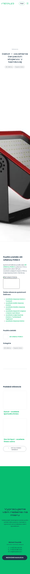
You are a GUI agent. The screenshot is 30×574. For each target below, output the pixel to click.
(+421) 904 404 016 (16, 548)
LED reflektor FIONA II (16, 337)
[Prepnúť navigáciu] (27, 3)
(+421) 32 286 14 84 (16, 550)
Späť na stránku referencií (16, 449)
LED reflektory (9, 67)
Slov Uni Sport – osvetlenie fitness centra (14, 440)
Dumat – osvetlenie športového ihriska (11, 413)
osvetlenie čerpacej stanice (15, 321)
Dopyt (22, 3)
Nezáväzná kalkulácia (14, 558)
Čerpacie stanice (19, 67)
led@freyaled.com (16, 552)
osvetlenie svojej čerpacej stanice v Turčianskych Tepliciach (14, 317)
